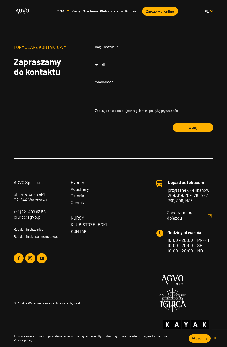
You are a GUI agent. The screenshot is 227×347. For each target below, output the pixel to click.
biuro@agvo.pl (28, 217)
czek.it (79, 303)
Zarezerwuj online (160, 11)
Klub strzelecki (111, 11)
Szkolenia (90, 11)
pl (208, 11)
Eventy (77, 182)
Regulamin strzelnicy (28, 229)
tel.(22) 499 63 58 (30, 211)
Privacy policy (23, 340)
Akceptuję (199, 338)
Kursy (76, 11)
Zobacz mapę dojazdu (179, 215)
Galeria (77, 195)
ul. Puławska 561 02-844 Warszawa (31, 197)
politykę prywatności (164, 111)
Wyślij (193, 127)
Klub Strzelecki (89, 224)
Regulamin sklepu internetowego (37, 236)
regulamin (140, 111)
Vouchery (80, 189)
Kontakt (131, 11)
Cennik (77, 202)
